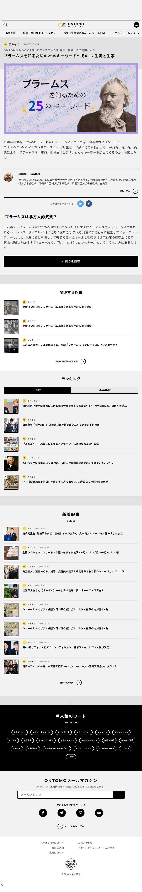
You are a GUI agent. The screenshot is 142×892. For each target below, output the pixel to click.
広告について (56, 852)
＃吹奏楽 (28, 740)
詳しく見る (125, 191)
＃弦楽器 (17, 748)
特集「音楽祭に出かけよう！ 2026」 (86, 33)
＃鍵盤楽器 (33, 748)
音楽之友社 (58, 847)
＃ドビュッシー (83, 732)
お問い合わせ (85, 842)
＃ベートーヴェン (89, 740)
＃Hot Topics (46, 740)
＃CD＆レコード (106, 748)
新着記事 (11, 33)
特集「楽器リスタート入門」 (39, 33)
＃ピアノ (13, 740)
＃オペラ (125, 748)
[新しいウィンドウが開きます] (43, 813)
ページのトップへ (74, 826)
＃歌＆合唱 (109, 740)
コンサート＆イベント (128, 33)
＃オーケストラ (67, 740)
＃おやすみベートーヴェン (57, 748)
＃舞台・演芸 (127, 740)
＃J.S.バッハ (20, 732)
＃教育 (71, 756)
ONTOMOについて (53, 842)
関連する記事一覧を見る (67, 361)
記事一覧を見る (67, 682)
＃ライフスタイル (84, 748)
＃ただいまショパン (42, 732)
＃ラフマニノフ (121, 732)
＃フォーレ (102, 732)
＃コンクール (64, 732)
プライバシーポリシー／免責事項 (96, 847)
